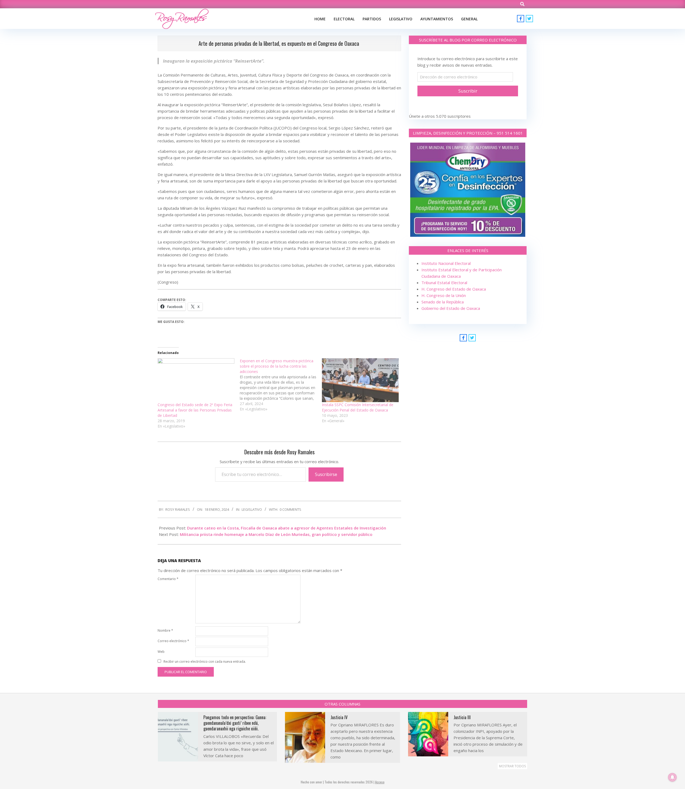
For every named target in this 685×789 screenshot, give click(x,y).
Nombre (165, 630)
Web (161, 651)
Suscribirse (326, 474)
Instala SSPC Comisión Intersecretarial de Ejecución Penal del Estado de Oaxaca (357, 407)
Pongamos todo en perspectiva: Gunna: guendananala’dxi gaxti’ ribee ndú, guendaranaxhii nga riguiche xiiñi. (234, 723)
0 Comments (290, 509)
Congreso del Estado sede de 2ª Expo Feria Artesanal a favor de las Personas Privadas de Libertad (195, 410)
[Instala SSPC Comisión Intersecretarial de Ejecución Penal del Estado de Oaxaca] (360, 380)
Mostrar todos (512, 766)
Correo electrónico (173, 641)
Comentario (168, 579)
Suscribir (467, 91)
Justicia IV (339, 717)
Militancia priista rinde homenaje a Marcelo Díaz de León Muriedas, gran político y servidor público (276, 534)
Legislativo (252, 509)
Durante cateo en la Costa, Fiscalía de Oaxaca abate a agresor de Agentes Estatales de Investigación (286, 528)
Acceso (380, 782)
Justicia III (462, 717)
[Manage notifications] (672, 777)
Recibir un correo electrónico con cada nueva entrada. (204, 661)
